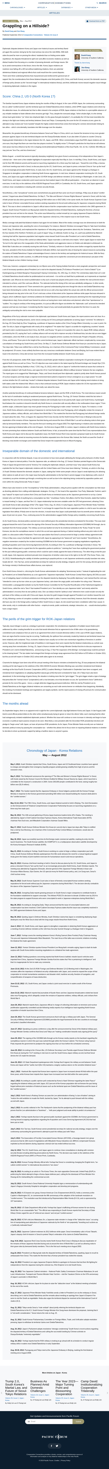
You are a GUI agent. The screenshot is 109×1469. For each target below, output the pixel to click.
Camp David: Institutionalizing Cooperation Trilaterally (91, 1386)
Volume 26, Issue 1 (37, 1395)
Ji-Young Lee (21, 1403)
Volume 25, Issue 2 (87, 1395)
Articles (54, 13)
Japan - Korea (10, 21)
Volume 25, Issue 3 (62, 1398)
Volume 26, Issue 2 (12, 1398)
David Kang (9, 31)
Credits (56, 1460)
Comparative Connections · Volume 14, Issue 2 (40, 35)
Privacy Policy (65, 1460)
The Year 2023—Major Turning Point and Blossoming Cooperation (67, 1388)
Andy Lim (10, 1403)
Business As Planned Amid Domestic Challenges (39, 1386)
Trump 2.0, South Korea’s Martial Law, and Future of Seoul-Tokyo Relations (16, 1388)
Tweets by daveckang (82, 63)
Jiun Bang (20, 31)
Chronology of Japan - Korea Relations (54, 750)
